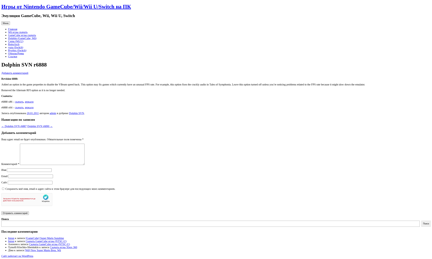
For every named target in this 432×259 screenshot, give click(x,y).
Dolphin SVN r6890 (40, 126)
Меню (6, 23)
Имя (3, 170)
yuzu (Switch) (15, 47)
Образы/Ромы (16, 53)
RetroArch (13, 44)
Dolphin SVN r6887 (14, 126)
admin (53, 113)
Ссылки (12, 56)
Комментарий (10, 164)
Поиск (5, 219)
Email (4, 176)
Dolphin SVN (76, 113)
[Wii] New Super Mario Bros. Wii (43, 250)
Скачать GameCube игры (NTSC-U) (46, 241)
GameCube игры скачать (22, 35)
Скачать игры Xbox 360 (63, 247)
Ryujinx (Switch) (17, 50)
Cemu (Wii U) (15, 41)
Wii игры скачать (18, 32)
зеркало (29, 101)
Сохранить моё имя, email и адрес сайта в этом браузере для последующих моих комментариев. (60, 188)
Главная (12, 29)
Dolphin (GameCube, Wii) (22, 38)
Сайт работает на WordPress (17, 256)
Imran (11, 238)
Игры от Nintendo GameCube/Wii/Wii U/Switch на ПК (66, 7)
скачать (19, 101)
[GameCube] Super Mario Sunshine (45, 238)
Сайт (4, 182)
